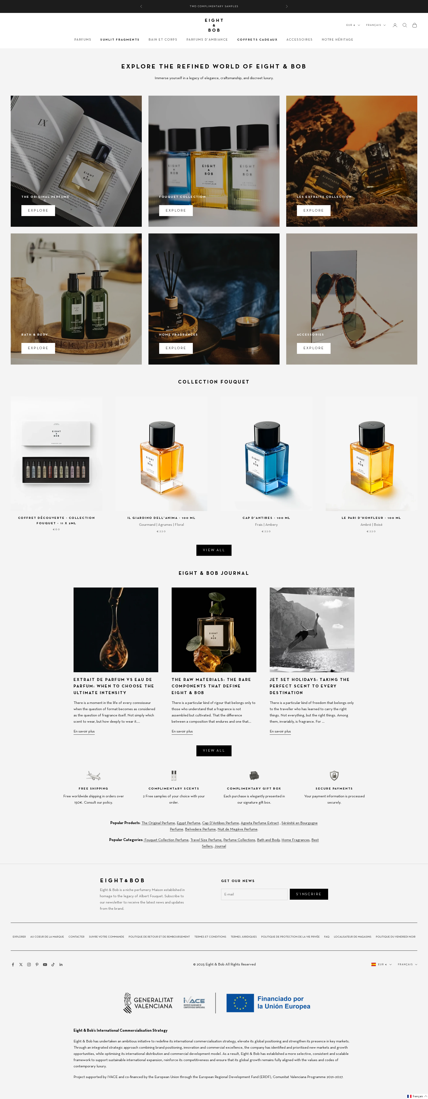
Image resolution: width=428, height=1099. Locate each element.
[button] (417, 1096)
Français (373, 25)
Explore (38, 210)
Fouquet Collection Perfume (166, 840)
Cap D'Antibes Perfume (220, 823)
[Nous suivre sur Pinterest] (37, 964)
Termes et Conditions (210, 937)
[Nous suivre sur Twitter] (21, 964)
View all (214, 550)
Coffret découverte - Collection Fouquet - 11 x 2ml (56, 520)
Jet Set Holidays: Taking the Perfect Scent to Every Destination (310, 686)
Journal (220, 846)
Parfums (83, 39)
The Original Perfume (158, 823)
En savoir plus (84, 731)
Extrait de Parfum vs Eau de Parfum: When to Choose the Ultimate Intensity (114, 686)
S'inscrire (309, 894)
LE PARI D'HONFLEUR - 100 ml (371, 518)
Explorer (19, 937)
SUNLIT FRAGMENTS (120, 39)
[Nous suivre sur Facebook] (13, 964)
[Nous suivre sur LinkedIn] (61, 964)
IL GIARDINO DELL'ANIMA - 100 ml (161, 518)
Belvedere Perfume (200, 829)
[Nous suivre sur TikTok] (53, 964)
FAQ (326, 937)
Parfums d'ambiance (207, 39)
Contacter (76, 937)
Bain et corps (163, 39)
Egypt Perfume (188, 823)
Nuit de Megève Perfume (237, 829)
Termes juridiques (244, 937)
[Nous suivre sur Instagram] (29, 964)
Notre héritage (338, 39)
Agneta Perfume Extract (260, 823)
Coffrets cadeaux (257, 39)
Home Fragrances (296, 840)
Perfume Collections (239, 840)
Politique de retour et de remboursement (159, 937)
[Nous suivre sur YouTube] (45, 964)
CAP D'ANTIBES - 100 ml (266, 518)
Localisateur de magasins (352, 937)
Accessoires (299, 39)
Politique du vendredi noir (396, 937)
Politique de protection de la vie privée (290, 937)
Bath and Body (268, 840)
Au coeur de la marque (47, 937)
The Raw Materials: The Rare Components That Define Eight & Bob (211, 686)
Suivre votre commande (106, 937)
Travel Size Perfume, (206, 840)
